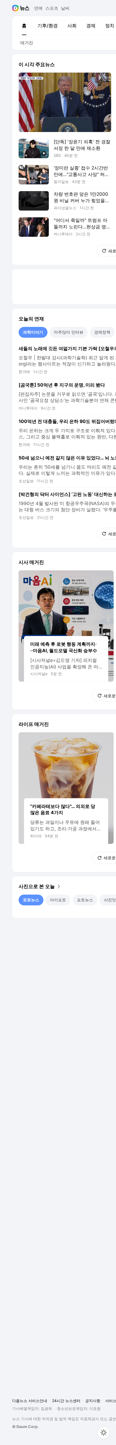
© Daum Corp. (25, 1426)
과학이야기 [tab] (33, 332)
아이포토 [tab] (58, 899)
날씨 (65, 8)
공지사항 (92, 1400)
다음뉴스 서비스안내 (29, 1400)
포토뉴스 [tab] (31, 899)
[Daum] (16, 8)
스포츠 (51, 8)
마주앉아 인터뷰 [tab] (68, 332)
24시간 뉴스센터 (66, 1400)
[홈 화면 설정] (104, 1433)
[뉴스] (24, 8)
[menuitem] (24, 25)
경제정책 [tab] (102, 332)
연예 (38, 8)
